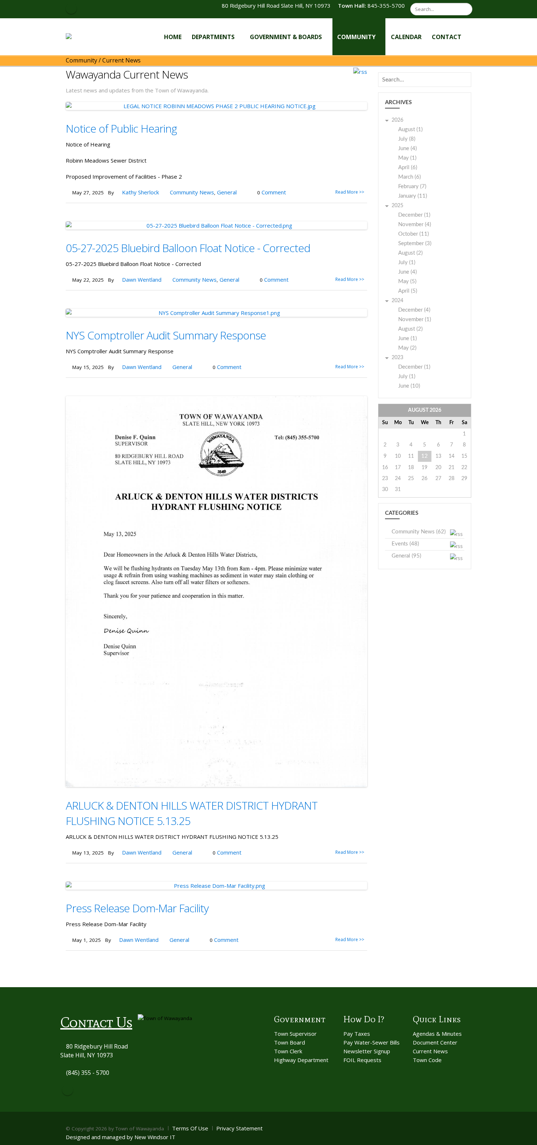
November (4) (414, 224)
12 (424, 456)
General (227, 192)
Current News (430, 1051)
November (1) (414, 319)
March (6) (409, 177)
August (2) (410, 253)
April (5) (407, 291)
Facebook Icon (71, 8)
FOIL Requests (362, 1060)
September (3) (414, 243)
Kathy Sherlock (140, 192)
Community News (192, 192)
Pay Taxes (356, 1033)
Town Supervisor (295, 1033)
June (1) (407, 338)
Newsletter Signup (366, 1051)
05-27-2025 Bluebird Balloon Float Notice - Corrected (188, 247)
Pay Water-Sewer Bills (371, 1042)
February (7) (412, 186)
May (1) (407, 158)
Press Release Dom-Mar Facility (137, 908)
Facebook (67, 1089)
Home (173, 37)
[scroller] (524, 1136)
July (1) (406, 262)
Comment (274, 192)
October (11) (413, 234)
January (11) (412, 196)
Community (356, 37)
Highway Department (301, 1060)
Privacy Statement (239, 1128)
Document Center (435, 1042)
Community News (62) (419, 532)
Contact (446, 37)
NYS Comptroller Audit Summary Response (166, 335)
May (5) (407, 281)
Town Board (289, 1042)
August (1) (410, 129)
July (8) (406, 139)
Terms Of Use (190, 1128)
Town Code (427, 1060)
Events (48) (405, 544)
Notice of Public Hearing (121, 128)
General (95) (406, 556)
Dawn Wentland (141, 279)
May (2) (407, 348)
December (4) (414, 310)
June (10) (409, 386)
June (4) (407, 148)
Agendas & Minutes (437, 1033)
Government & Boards (286, 37)
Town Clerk (288, 1051)
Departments (213, 37)
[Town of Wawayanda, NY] (92, 36)
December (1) (414, 215)
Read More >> (349, 192)
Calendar (406, 37)
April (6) (407, 167)
